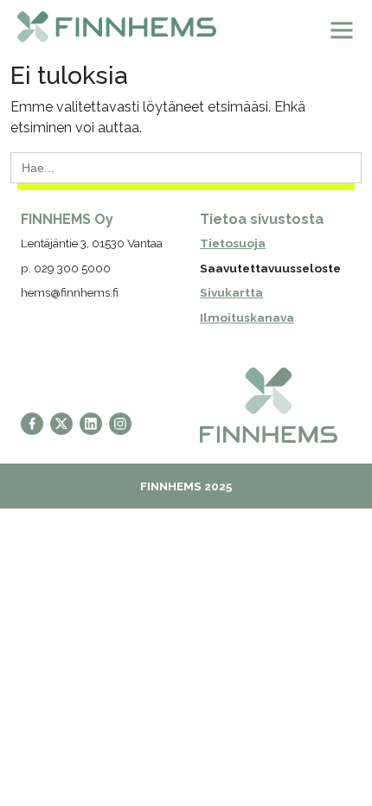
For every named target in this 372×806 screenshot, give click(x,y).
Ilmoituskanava (247, 317)
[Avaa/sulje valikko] (342, 30)
